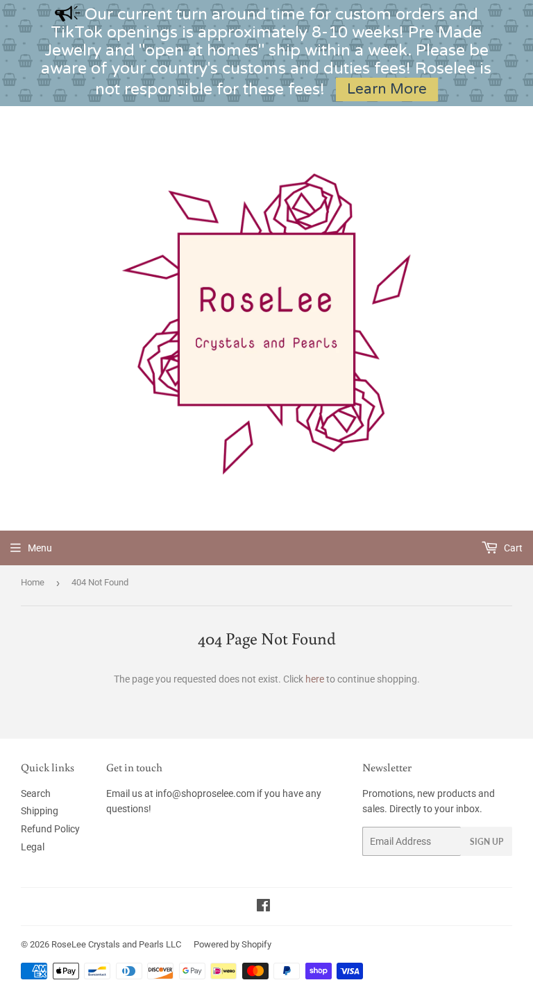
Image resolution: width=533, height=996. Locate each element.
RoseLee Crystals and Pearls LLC (116, 944)
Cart (512, 547)
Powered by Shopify (232, 944)
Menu (40, 547)
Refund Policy (50, 828)
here (314, 679)
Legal (32, 846)
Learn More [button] (387, 89)
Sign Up (486, 841)
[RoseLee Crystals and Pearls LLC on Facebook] (263, 907)
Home (32, 582)
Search (36, 793)
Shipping (39, 810)
